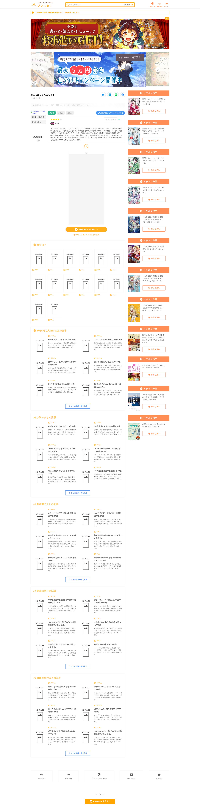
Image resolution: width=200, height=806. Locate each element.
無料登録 (159, 4)
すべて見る (118, 245)
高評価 (51, 113)
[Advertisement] (86, 189)
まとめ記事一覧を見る (77, 406)
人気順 (60, 113)
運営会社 (159, 776)
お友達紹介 (42, 776)
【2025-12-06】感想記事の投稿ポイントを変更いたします (55, 12)
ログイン (152, 4)
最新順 (69, 113)
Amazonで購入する (100, 801)
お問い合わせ (131, 776)
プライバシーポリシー (99, 776)
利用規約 (68, 776)
